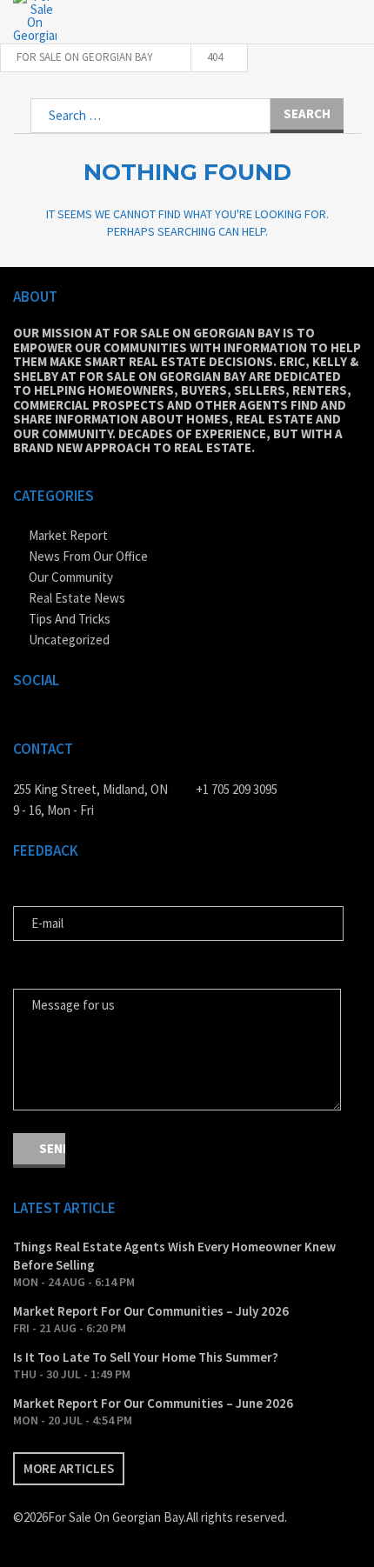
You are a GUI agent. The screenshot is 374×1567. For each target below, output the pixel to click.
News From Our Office (88, 556)
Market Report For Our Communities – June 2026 (153, 1403)
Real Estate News (77, 598)
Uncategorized (69, 639)
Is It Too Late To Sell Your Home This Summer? (145, 1357)
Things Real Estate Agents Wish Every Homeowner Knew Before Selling (174, 1255)
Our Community (71, 577)
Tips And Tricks (69, 618)
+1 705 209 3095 (236, 789)
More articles (68, 1468)
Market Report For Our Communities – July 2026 (151, 1311)
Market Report (68, 535)
